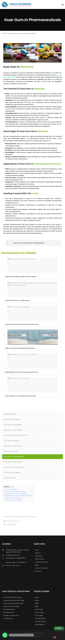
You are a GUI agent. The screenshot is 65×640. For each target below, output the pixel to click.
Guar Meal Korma (8, 612)
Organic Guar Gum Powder (11, 606)
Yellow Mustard (39, 624)
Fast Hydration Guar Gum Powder (13, 603)
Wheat (37, 600)
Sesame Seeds (39, 612)
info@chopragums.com (13, 521)
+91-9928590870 (11, 524)
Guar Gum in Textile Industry (13, 462)
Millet (36, 606)
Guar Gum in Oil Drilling (11, 441)
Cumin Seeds (39, 615)
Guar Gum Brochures (41, 568)
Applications (38, 556)
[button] (4, 635)
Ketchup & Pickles (10, 478)
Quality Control (39, 559)
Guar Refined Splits (9, 609)
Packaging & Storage (41, 562)
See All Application (10, 414)
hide (12, 486)
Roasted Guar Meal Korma (11, 615)
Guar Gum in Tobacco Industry (14, 467)
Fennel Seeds (39, 609)
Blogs (36, 565)
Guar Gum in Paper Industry (13, 446)
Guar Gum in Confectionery (13, 425)
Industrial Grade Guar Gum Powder (13, 600)
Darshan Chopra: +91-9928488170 (16, 562)
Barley (37, 597)
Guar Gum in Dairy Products (13, 430)
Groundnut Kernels (40, 621)
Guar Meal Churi (8, 618)
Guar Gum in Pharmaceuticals (14, 457)
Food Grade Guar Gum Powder (12, 597)
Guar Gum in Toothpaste (12, 472)
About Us (38, 553)
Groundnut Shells (40, 618)
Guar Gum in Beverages (12, 419)
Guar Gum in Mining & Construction (15, 435)
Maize (37, 603)
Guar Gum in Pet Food (11, 451)
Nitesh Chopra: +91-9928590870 (15, 558)
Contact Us (38, 571)
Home (37, 550)
